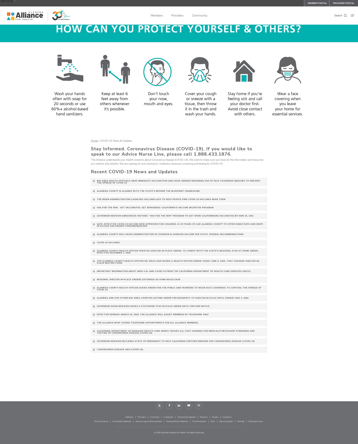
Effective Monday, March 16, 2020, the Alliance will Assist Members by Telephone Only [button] (153, 314)
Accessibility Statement (121, 421)
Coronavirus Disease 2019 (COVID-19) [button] (120, 349)
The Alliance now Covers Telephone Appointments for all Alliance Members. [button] (148, 322)
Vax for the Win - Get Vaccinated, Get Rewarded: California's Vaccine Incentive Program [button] (155, 207)
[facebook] (169, 405)
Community (154, 417)
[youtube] (188, 405)
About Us (204, 417)
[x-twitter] (159, 405)
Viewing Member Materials (177, 421)
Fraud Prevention (199, 421)
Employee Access (256, 421)
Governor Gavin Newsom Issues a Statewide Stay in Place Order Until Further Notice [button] (153, 306)
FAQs (212, 421)
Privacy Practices (101, 421)
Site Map (240, 421)
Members (129, 417)
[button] (352, 15)
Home (94, 140)
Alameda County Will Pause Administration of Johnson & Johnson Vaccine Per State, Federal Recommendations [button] (170, 234)
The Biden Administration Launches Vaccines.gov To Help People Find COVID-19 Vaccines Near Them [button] (161, 199)
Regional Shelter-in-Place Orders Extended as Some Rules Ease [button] (139, 279)
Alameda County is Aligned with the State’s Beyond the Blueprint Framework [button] (148, 191)
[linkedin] (179, 405)
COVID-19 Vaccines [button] (108, 242)
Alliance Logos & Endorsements (149, 421)
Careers (215, 417)
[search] (345, 15)
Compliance (168, 417)
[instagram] (198, 405)
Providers (142, 417)
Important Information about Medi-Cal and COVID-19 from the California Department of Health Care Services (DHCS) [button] (174, 271)
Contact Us (227, 417)
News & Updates (226, 421)
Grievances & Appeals (186, 417)
